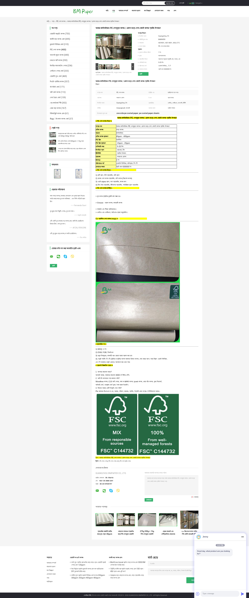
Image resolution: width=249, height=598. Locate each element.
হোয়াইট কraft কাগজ (57, 33)
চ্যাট (141, 74)
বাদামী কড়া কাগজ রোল (57, 39)
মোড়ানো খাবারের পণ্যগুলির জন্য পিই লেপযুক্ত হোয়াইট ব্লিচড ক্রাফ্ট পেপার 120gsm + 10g (126, 532)
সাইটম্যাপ (50, 581)
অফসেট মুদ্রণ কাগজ (57, 55)
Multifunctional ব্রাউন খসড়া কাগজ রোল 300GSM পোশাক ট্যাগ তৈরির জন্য (127, 563)
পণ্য (113, 10)
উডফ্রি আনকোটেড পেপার (58, 65)
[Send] (242, 594)
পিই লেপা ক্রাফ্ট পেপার (125, 461)
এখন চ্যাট (181, 3)
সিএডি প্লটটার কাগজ (57, 81)
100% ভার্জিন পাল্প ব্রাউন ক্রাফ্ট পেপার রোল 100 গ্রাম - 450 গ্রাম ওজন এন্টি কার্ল (127, 570)
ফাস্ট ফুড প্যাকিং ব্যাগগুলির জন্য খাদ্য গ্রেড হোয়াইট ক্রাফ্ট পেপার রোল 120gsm (88, 563)
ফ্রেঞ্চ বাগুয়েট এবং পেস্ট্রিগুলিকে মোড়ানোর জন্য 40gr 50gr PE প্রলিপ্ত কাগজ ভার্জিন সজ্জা (168, 532)
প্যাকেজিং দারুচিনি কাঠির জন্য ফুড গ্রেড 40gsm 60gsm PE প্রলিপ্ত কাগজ (104, 532)
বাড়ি (107, 10)
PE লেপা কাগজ (60, 21)
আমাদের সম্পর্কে (123, 10)
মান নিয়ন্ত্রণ (147, 10)
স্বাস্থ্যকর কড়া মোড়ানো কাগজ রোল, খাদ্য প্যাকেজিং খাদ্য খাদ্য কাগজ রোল (127, 576)
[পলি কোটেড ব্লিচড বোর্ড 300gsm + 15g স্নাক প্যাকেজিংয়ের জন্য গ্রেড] (52, 142)
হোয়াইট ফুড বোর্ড (55, 76)
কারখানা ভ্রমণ (136, 10)
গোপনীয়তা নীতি (87, 595)
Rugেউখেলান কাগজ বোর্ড (59, 118)
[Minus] (242, 536)
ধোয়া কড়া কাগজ (55, 108)
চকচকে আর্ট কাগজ (56, 60)
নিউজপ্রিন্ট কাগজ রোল (57, 113)
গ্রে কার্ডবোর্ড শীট (55, 103)
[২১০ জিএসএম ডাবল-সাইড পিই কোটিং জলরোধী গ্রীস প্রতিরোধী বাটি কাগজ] (189, 520)
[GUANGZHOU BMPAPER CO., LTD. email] (53, 256)
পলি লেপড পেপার (103, 461)
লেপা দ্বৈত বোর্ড (55, 97)
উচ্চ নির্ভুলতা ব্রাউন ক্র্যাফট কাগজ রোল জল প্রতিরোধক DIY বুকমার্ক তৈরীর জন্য (87, 570)
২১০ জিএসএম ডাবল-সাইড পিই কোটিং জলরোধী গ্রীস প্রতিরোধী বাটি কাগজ (189, 532)
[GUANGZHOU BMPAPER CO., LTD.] (83, 11)
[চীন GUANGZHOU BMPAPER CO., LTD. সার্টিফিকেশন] (57, 173)
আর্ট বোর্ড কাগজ (55, 92)
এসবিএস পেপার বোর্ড (56, 71)
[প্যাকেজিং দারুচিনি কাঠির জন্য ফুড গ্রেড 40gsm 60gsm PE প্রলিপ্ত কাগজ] (105, 520)
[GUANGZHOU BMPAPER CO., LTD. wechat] (60, 256)
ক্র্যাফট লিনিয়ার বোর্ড (56, 44)
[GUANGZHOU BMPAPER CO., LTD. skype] (67, 256)
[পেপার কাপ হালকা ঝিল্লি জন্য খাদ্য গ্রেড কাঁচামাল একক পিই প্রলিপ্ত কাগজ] (52, 150)
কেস (175, 10)
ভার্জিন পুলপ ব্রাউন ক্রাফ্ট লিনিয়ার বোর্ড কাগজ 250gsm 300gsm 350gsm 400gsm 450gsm (88, 576)
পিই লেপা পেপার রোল (113, 461)
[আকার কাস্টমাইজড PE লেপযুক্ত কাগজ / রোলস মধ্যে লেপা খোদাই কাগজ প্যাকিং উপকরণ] (114, 47)
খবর (168, 10)
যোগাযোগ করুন (159, 10)
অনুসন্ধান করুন (169, 3)
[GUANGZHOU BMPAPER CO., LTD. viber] (74, 256)
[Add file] (197, 594)
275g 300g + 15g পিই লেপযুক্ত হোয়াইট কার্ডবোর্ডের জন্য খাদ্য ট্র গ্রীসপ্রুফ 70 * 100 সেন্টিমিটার (147, 532)
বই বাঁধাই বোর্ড (54, 87)
